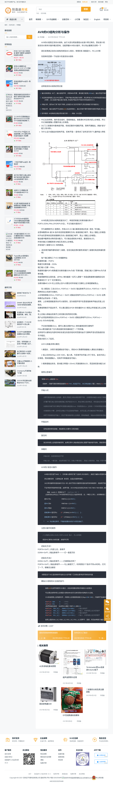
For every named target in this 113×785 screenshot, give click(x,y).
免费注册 (85, 2)
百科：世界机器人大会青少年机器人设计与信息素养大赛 (24, 344)
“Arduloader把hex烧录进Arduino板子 (95, 668)
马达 (37, 13)
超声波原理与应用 (70, 677)
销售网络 (61, 757)
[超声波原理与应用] (72, 662)
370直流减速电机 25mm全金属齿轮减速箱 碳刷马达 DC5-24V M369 (22, 273)
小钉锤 (77, 19)
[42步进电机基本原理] (48, 656)
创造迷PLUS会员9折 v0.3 (42, 774)
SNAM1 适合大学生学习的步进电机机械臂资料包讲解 (24, 305)
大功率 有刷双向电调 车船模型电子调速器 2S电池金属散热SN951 (22, 205)
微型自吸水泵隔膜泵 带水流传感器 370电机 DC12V (22, 149)
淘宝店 (86, 19)
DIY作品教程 (52, 19)
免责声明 (56, 774)
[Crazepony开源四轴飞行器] (10, 373)
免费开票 (43, 763)
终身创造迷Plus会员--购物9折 (22, 82)
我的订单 (93, 2)
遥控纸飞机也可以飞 (24, 293)
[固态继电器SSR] (48, 694)
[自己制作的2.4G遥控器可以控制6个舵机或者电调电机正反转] (10, 353)
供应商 (60, 760)
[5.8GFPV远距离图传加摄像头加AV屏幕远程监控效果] (10, 334)
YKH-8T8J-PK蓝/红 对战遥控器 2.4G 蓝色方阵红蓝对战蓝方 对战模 (22, 134)
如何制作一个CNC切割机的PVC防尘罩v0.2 (24, 324)
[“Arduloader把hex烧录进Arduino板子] (95, 657)
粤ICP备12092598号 (54, 778)
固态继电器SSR (45, 704)
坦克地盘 (43, 13)
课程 (41, 760)
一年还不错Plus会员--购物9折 (22, 163)
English (97, 19)
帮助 (106, 2)
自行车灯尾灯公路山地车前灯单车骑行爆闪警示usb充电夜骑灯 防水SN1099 (22, 177)
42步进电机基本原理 (47, 666)
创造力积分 (8, 757)
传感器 (42, 37)
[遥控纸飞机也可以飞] (10, 295)
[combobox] (58, 9)
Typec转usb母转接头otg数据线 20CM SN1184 (21, 258)
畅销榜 (38, 19)
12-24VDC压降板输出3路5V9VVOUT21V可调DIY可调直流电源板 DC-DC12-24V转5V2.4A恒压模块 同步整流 (22, 119)
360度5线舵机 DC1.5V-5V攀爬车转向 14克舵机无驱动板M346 (22, 236)
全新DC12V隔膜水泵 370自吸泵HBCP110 (21, 191)
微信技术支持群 (45, 757)
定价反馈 (8, 754)
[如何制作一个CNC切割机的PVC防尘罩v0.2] (10, 324)
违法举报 (82, 774)
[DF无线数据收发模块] (72, 700)
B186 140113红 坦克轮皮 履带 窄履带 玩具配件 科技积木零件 (22, 53)
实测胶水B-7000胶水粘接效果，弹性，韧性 (24, 314)
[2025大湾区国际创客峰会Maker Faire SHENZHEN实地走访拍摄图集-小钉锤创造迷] (10, 382)
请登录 (79, 2)
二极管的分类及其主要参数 (95, 690)
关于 (29, 774)
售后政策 (43, 754)
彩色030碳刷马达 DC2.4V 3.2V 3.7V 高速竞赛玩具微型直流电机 (22, 68)
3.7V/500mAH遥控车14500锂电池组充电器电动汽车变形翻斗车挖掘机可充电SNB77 (22, 221)
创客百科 (65, 19)
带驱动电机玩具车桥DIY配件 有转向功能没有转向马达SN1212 (22, 96)
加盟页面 (61, 754)
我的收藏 (100, 2)
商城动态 (65, 774)
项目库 (106, 19)
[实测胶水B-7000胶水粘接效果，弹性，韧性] (10, 314)
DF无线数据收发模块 (71, 715)
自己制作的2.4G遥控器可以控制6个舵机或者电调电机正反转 (24, 353)
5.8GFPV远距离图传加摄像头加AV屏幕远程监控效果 (24, 334)
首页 (30, 19)
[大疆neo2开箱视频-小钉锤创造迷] (10, 363)
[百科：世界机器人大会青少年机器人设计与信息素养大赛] (10, 344)
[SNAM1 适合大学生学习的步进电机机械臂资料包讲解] (10, 305)
